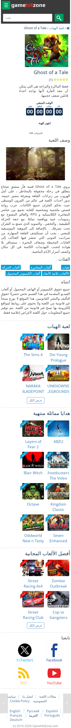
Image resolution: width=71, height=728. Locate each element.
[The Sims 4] (33, 342)
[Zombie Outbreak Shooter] (58, 568)
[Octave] (33, 491)
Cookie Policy (19, 701)
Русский (33, 711)
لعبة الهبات (56, 28)
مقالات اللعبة (47, 696)
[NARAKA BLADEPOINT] (33, 373)
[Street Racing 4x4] (33, 568)
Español (52, 711)
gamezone (28, 5)
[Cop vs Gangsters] (58, 599)
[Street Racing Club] (33, 599)
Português (52, 715)
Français (16, 715)
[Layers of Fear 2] (33, 428)
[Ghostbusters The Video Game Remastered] (58, 460)
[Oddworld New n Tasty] (33, 522)
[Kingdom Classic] (58, 491)
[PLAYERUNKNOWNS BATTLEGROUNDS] (58, 373)
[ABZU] (58, 428)
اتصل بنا (27, 696)
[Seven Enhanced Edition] (58, 522)
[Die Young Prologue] (58, 342)
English (15, 711)
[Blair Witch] (33, 460)
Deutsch (16, 720)
